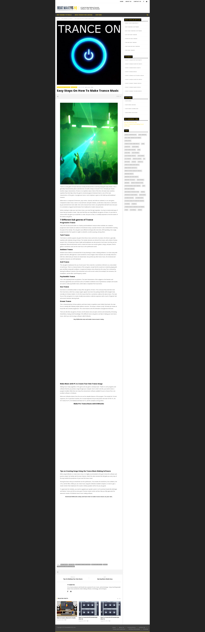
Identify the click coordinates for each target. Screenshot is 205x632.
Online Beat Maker (131, 42)
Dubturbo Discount (131, 112)
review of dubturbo (131, 194)
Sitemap (145, 629)
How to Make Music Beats (133, 67)
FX (144, 158)
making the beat (130, 179)
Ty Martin (88, 87)
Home (121, 1)
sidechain (142, 194)
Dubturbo (71, 564)
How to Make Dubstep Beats (133, 64)
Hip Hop (127, 161)
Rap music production (132, 191)
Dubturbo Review (130, 104)
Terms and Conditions (119, 629)
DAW (143, 143)
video (140, 209)
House (134, 161)
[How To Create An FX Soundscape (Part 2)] (89, 608)
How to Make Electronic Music (134, 75)
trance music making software (65, 566)
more (118, 96)
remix (143, 191)
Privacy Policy (132, 627)
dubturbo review (130, 149)
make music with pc (97, 564)
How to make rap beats (132, 164)
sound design (129, 197)
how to (140, 161)
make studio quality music (133, 170)
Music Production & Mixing (83, 15)
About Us (128, 1)
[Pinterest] (70, 591)
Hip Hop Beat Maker (131, 34)
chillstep (128, 140)
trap (126, 209)
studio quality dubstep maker (134, 200)
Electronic (135, 152)
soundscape (139, 197)
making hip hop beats (131, 176)
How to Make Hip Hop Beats (133, 60)
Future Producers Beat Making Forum (134, 124)
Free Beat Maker (130, 50)
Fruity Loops (137, 158)
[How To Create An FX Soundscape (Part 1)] (111, 608)
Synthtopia (127, 126)
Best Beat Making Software (133, 30)
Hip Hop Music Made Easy (105, 578)
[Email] (146, 1)
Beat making (64, 564)
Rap (144, 185)
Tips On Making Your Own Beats (73, 578)
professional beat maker (132, 185)
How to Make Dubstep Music (133, 79)
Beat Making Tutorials (64, 15)
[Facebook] (143, 1)
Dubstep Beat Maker (131, 38)
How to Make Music (131, 71)
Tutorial (133, 209)
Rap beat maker (129, 188)
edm (139, 149)
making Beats (129, 173)
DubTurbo (99, 15)
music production (137, 182)
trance (105, 564)
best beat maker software (133, 137)
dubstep (127, 146)
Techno (127, 203)
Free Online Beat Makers (132, 46)
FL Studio (128, 158)
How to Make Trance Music (83, 564)
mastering (140, 179)
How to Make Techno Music (133, 91)
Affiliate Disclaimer (134, 629)
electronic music (130, 155)
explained (141, 155)
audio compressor (130, 134)
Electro (127, 152)
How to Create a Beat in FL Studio (66, 618)
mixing (127, 182)
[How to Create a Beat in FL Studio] (67, 608)
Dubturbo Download (131, 108)
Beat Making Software (132, 26)
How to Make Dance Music (133, 87)
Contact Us (137, 1)
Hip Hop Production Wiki (130, 122)
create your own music (132, 143)
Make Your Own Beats (131, 23)
